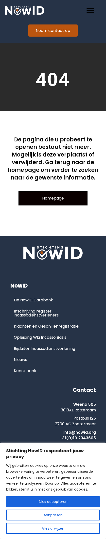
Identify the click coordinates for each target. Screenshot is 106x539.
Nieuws (20, 359)
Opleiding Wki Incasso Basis (40, 337)
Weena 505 (84, 404)
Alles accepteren (53, 501)
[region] (53, 491)
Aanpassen (53, 515)
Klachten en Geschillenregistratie (46, 326)
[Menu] (90, 10)
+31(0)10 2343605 (78, 438)
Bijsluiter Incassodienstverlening (44, 348)
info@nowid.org (79, 432)
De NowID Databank (33, 300)
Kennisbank (25, 371)
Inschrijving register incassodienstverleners (36, 313)
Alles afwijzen (53, 528)
